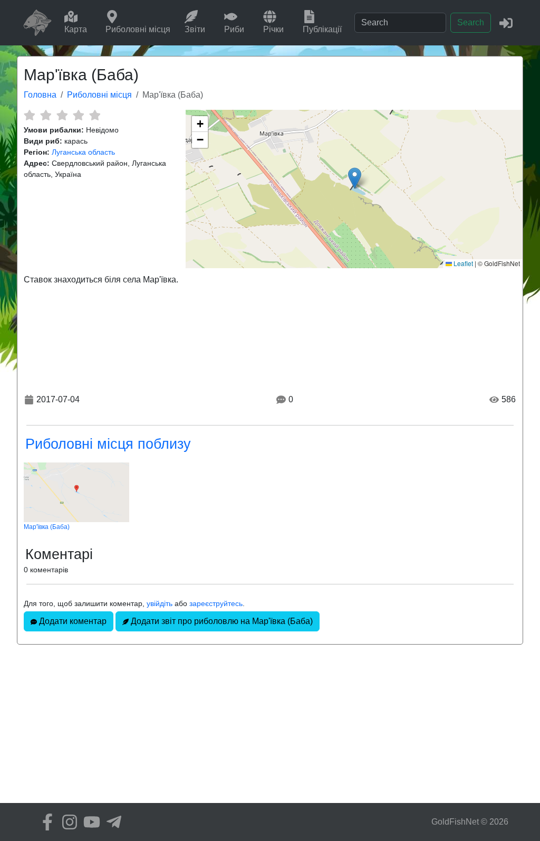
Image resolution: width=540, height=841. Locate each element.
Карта (75, 29)
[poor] (45, 115)
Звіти (195, 29)
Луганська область (83, 152)
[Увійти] (506, 22)
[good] (78, 115)
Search (470, 22)
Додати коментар (72, 621)
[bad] (29, 115)
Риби (234, 29)
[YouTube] (89, 822)
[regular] (62, 115)
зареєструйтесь (216, 603)
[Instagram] (67, 822)
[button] (354, 178)
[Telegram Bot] (111, 822)
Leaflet (462, 263)
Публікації (322, 29)
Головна (40, 94)
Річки (273, 29)
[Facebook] (45, 822)
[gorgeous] (94, 115)
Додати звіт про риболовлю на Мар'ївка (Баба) (221, 621)
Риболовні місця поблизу (108, 444)
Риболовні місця (137, 29)
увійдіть (159, 603)
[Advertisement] (270, 729)
